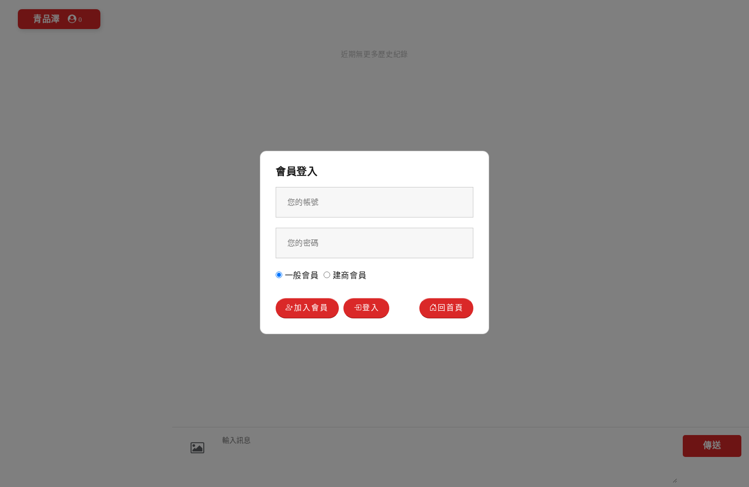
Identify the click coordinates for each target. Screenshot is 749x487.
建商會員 (348, 275)
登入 (371, 307)
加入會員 (311, 307)
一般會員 (300, 275)
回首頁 (451, 307)
